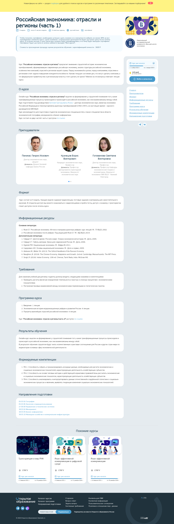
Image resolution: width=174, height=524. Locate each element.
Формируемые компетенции (141, 113)
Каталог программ (46, 501)
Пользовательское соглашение (101, 503)
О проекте (69, 498)
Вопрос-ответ (70, 501)
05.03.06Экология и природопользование (35, 404)
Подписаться (63, 512)
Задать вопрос (71, 503)
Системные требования (74, 506)
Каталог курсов (45, 498)
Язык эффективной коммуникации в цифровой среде (68, 461)
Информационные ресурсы (141, 100)
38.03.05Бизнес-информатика (31, 412)
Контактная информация (98, 501)
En (145, 498)
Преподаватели (136, 93)
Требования (134, 103)
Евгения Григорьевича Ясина (61, 103)
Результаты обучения (138, 110)
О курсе (132, 90)
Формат (132, 97)
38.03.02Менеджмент (27, 409)
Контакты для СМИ (96, 498)
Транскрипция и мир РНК (31, 458)
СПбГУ (25, 470)
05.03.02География (26, 402)
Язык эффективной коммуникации (100, 460)
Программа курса (137, 106)
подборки (55, 3)
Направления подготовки (140, 116)
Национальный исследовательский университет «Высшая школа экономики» (146, 43)
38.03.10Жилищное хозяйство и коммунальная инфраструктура (44, 415)
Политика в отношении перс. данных (103, 506)
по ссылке (61, 118)
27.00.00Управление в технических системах (36, 407)
